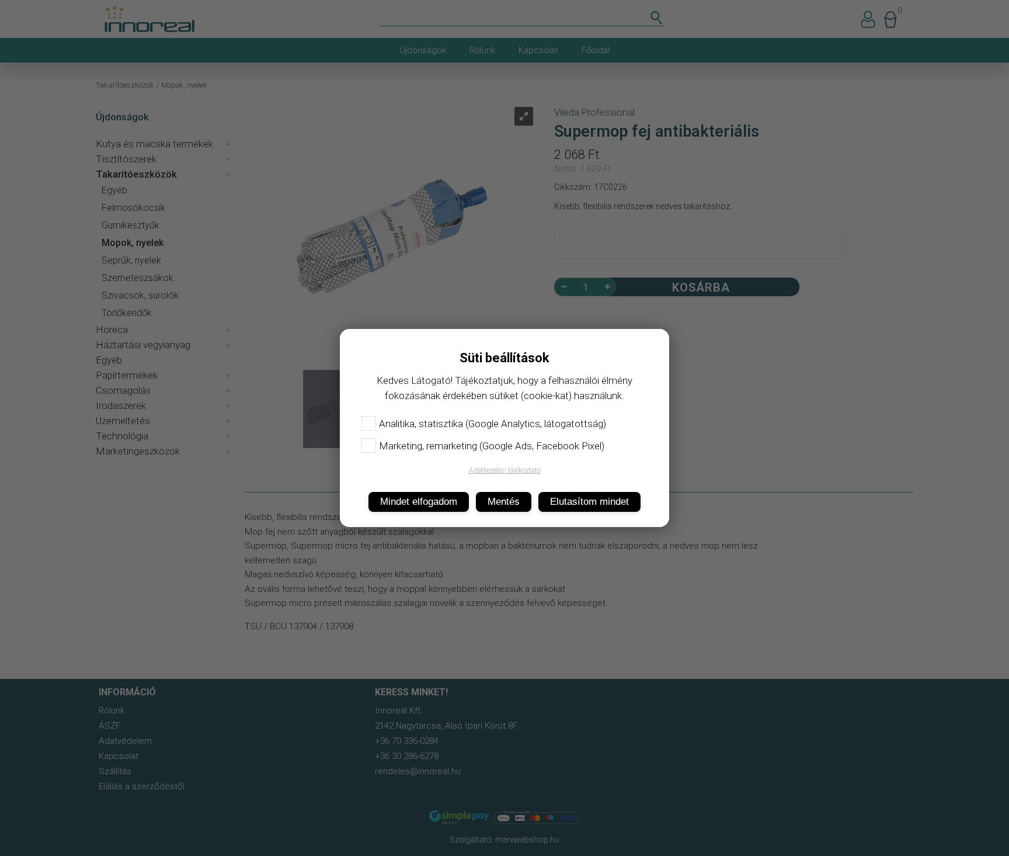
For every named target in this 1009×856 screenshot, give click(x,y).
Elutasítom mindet (589, 501)
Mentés (504, 501)
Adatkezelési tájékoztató (505, 470)
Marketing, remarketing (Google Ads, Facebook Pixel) (491, 446)
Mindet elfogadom (418, 501)
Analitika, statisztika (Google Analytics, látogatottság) (492, 423)
